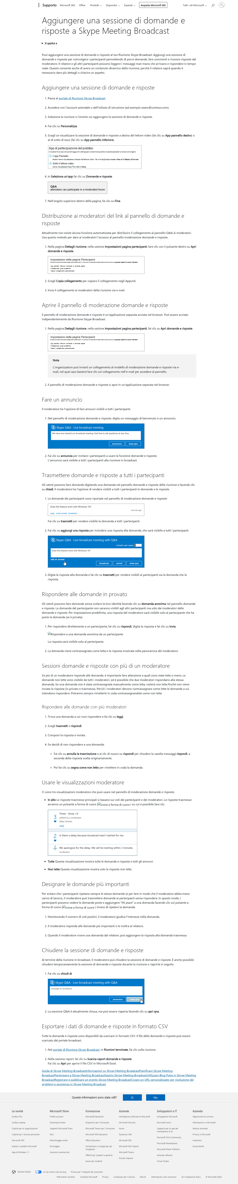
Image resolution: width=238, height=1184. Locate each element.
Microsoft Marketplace (167, 1143)
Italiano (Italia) (24, 1171)
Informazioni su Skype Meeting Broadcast (112, 1071)
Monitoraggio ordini (59, 1140)
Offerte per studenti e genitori (99, 1155)
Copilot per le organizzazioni (25, 1128)
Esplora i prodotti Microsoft (24, 1146)
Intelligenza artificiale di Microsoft (134, 1116)
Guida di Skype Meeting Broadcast (64, 1071)
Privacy (105, 1176)
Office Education (93, 1140)
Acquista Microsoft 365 (153, 5)
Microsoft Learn (164, 1122)
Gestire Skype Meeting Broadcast (125, 1075)
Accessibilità (198, 1146)
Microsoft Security (127, 1122)
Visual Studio (163, 1161)
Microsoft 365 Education (96, 1134)
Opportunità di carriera (203, 1116)
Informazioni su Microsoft (204, 1122)
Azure (121, 1128)
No (155, 1097)
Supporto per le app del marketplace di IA (167, 1130)
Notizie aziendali (200, 1128)
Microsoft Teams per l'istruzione (100, 1128)
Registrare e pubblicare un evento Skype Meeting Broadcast (92, 1080)
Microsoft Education (95, 1116)
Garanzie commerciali (60, 1152)
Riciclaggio (55, 1146)
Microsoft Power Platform (168, 1149)
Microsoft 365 (67, 5)
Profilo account (56, 1116)
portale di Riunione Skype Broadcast (82, 98)
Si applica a (50, 43)
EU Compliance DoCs (191, 1176)
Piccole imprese (126, 1158)
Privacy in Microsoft (201, 1134)
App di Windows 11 (20, 1152)
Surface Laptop (18, 1122)
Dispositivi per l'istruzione (97, 1122)
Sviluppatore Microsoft (167, 1116)
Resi (52, 1134)
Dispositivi (111, 5)
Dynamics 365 (125, 1134)
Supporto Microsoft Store (61, 1128)
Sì (132, 1097)
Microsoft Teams (126, 1152)
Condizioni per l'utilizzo (124, 1176)
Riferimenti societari (66, 1176)
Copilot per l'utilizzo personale (26, 1134)
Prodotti (94, 5)
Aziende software (165, 1155)
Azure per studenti (94, 1161)
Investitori (197, 1140)
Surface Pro (17, 1116)
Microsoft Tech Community (169, 1137)
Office (82, 5)
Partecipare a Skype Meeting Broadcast (79, 1075)
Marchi (143, 1176)
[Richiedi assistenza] (212, 5)
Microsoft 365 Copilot (129, 1146)
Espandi (128, 5)
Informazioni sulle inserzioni (163, 1176)
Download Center (58, 1122)
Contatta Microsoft (88, 1176)
